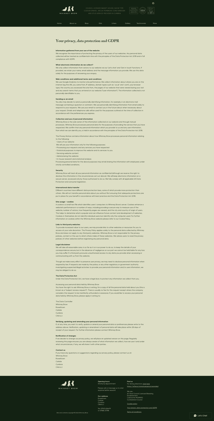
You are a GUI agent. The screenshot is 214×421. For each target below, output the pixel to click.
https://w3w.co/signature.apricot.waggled (142, 386)
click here (146, 384)
